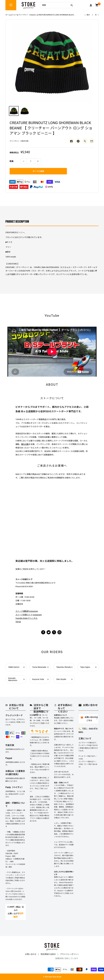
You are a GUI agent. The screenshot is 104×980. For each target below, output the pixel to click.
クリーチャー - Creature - (27, 15)
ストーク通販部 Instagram (26, 611)
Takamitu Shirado (63, 667)
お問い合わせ (30, 954)
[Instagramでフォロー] (54, 634)
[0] (97, 5)
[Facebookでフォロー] (43, 632)
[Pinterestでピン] (78, 141)
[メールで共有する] (91, 141)
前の (88, 15)
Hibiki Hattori (13, 667)
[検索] (71, 5)
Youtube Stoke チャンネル (26, 618)
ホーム (7, 15)
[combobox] (54, 5)
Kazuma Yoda (38, 679)
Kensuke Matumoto (12, 679)
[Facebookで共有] (71, 141)
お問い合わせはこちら (89, 719)
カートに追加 (38, 171)
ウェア (14, 15)
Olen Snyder (61, 679)
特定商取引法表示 (48, 954)
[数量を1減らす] (23, 161)
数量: (12, 161)
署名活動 (25, 444)
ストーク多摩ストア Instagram (28, 615)
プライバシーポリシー (69, 954)
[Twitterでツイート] (85, 141)
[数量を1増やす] (38, 161)
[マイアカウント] (90, 5)
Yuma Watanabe (39, 667)
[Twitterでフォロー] (49, 632)
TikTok (18, 622)
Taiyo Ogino (85, 667)
